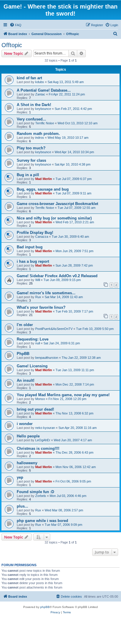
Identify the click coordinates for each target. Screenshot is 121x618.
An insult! (25, 380)
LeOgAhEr (42, 440)
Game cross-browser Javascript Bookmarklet (57, 203)
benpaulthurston (46, 357)
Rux (38, 297)
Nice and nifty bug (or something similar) (54, 218)
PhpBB (23, 353)
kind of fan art (29, 78)
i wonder (25, 424)
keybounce (43, 108)
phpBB (45, 607)
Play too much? (31, 148)
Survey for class (31, 160)
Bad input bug (30, 247)
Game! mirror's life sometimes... (46, 293)
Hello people (28, 436)
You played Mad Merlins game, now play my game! (63, 395)
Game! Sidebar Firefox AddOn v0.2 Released (57, 276)
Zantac (40, 94)
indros (39, 137)
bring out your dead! (35, 409)
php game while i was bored (42, 520)
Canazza (41, 236)
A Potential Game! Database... (44, 90)
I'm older (25, 325)
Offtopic (11, 45)
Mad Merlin (43, 179)
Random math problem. (38, 133)
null (37, 343)
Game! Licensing (32, 366)
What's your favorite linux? (41, 307)
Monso (40, 399)
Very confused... (31, 119)
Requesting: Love (32, 339)
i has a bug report (33, 261)
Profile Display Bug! (35, 232)
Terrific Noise (44, 123)
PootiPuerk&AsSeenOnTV (54, 329)
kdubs (39, 82)
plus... (22, 506)
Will (37, 280)
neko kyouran (45, 427)
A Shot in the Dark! (34, 105)
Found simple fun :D (35, 492)
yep (20, 477)
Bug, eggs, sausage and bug (43, 189)
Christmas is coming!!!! (38, 448)
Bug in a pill (28, 175)
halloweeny (27, 463)
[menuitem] (15, 25)
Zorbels (40, 496)
